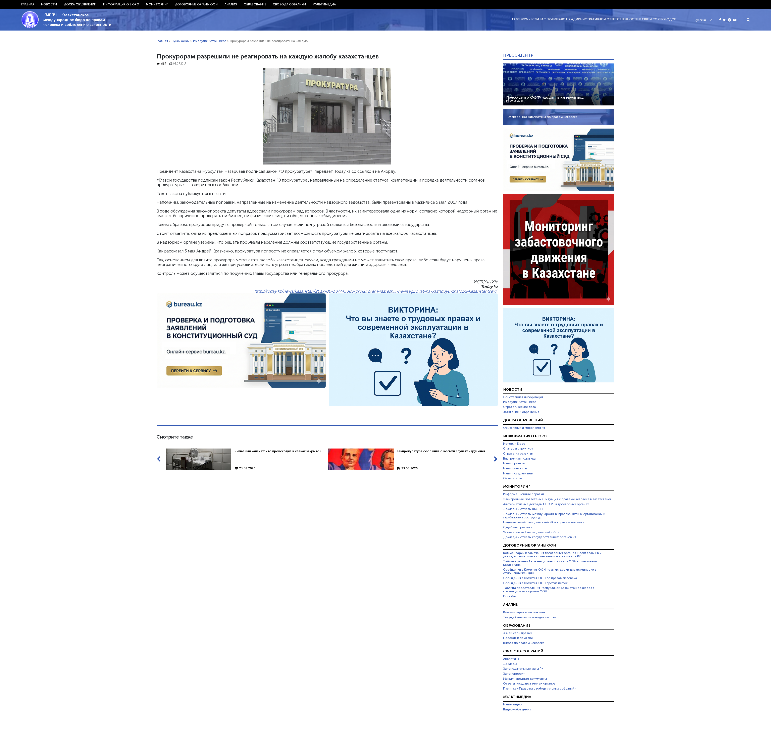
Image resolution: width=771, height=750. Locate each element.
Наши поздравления (518, 473)
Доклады (510, 664)
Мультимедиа (324, 4)
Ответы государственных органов (529, 683)
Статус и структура (518, 448)
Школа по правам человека (524, 643)
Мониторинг (157, 4)
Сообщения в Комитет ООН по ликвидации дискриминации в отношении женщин (550, 571)
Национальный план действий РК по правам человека (543, 522)
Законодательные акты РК (523, 668)
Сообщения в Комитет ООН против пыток (535, 583)
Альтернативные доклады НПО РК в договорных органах (546, 504)
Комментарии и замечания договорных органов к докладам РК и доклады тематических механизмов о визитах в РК (552, 554)
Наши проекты (514, 463)
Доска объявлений (80, 4)
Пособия (509, 596)
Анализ (230, 4)
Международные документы (525, 679)
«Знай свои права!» (517, 633)
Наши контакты (515, 468)
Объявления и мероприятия (524, 428)
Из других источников (209, 41)
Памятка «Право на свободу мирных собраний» (539, 688)
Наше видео (512, 704)
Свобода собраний (289, 4)
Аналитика (511, 659)
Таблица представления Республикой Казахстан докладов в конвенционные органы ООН (549, 589)
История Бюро (514, 444)
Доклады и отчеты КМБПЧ (523, 509)
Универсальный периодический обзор (531, 532)
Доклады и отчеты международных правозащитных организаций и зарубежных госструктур (554, 515)
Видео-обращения (517, 709)
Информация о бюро (121, 4)
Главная (28, 4)
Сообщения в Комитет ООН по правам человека (540, 578)
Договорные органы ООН (196, 4)
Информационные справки (523, 494)
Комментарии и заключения (524, 612)
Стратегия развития (518, 453)
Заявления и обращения (521, 412)
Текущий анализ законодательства (530, 617)
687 (163, 63)
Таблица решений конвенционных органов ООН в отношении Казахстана (550, 563)
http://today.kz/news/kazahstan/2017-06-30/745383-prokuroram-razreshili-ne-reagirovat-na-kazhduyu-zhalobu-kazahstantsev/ (375, 291)
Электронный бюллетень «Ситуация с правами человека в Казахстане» (557, 499)
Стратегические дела (519, 407)
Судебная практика (517, 527)
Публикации (180, 41)
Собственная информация (523, 397)
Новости (49, 4)
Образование (255, 4)
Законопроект (514, 673)
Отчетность (512, 478)
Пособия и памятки (518, 638)
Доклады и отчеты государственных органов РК (539, 537)
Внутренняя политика (519, 458)
